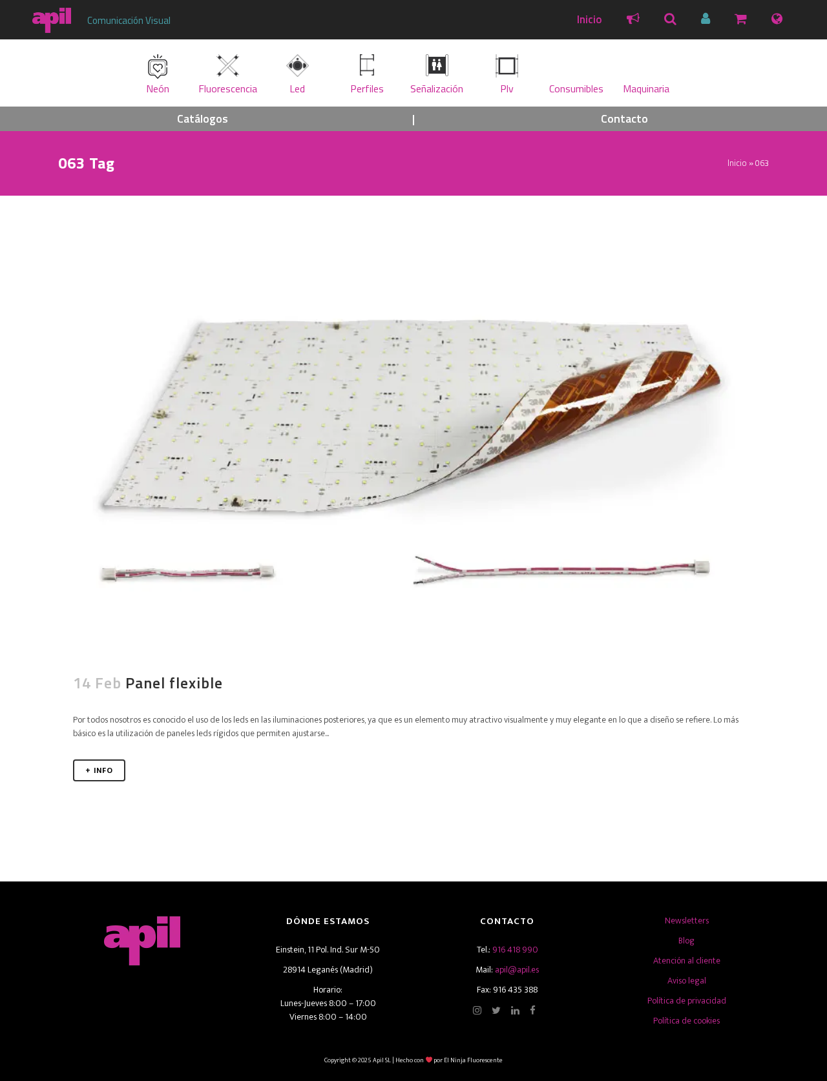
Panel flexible (174, 682)
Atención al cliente (686, 960)
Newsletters (687, 920)
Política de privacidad (686, 1000)
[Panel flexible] (413, 439)
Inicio (589, 19)
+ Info (99, 770)
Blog (686, 940)
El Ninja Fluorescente (473, 1060)
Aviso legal (686, 980)
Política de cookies (686, 1020)
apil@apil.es (517, 969)
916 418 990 (515, 949)
